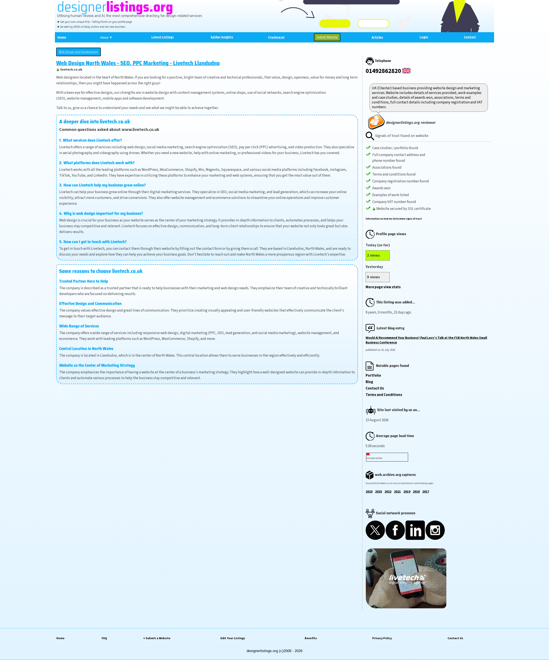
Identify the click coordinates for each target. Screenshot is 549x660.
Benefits (311, 638)
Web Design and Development (78, 51)
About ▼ (106, 37)
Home (60, 638)
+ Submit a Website (156, 638)
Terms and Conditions (384, 394)
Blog (369, 381)
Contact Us (375, 388)
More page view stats (383, 287)
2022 (388, 491)
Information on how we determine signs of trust (394, 218)
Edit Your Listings (232, 638)
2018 (416, 491)
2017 (425, 491)
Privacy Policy (382, 638)
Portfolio (373, 375)
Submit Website (327, 37)
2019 (406, 491)
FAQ (104, 638)
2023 (369, 491)
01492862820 (383, 71)
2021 (397, 491)
